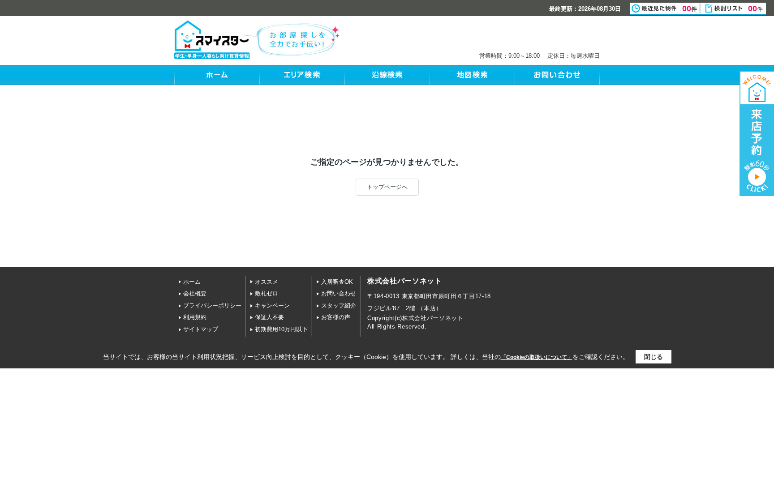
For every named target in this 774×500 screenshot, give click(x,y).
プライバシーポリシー (212, 305)
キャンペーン (272, 305)
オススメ (266, 281)
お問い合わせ (338, 293)
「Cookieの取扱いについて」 (536, 357)
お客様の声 (335, 317)
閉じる (653, 356)
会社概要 (194, 293)
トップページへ (387, 187)
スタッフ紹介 (338, 305)
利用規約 (194, 317)
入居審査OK (337, 281)
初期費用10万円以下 (281, 329)
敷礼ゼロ (266, 293)
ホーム (192, 281)
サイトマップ (200, 329)
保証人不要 (269, 317)
